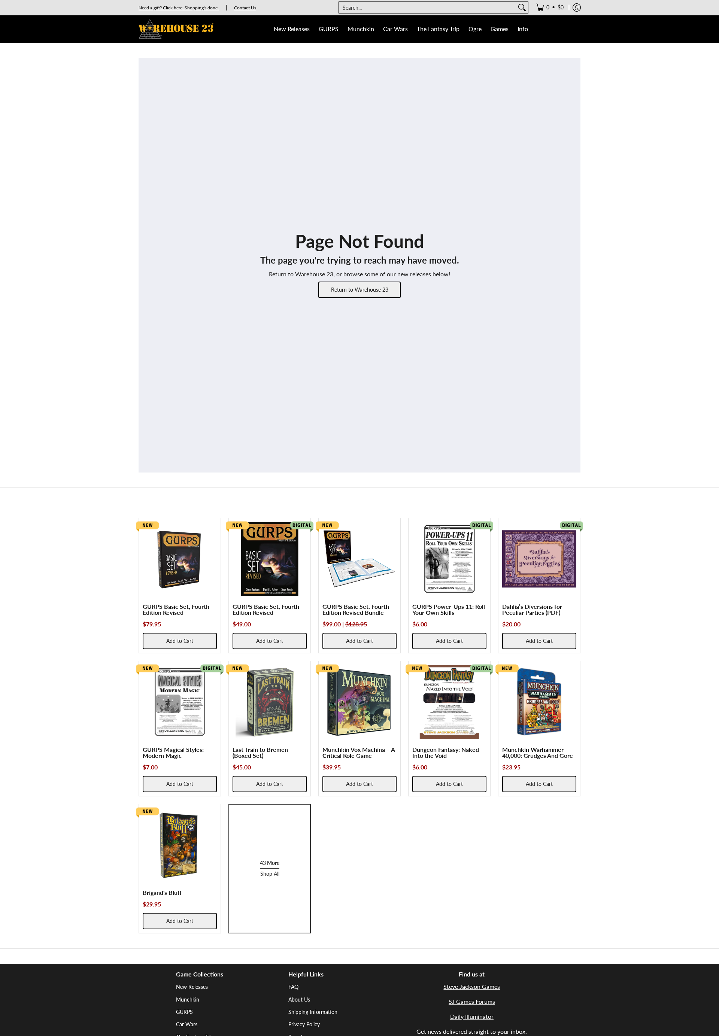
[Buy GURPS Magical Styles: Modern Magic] (180, 702)
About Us (299, 999)
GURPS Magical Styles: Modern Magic (173, 752)
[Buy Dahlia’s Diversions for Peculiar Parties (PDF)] (539, 559)
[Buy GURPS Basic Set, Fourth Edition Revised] (180, 559)
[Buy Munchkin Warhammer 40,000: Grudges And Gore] (539, 702)
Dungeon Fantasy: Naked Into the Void (445, 752)
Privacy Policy (304, 1024)
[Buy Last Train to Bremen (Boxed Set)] (270, 702)
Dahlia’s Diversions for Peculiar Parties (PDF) (532, 609)
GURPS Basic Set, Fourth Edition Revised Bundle (355, 609)
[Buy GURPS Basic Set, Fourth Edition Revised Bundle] (359, 559)
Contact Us (245, 7)
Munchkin (187, 999)
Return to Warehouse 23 (359, 289)
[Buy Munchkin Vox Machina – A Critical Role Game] (359, 702)
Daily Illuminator (472, 1016)
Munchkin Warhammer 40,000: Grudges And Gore (537, 752)
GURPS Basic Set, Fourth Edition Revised (176, 609)
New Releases (192, 987)
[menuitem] (549, 7)
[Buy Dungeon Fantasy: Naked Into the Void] (449, 702)
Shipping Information (312, 1012)
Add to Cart (179, 641)
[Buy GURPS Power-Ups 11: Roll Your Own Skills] (449, 559)
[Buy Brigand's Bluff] (180, 845)
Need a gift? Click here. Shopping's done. (179, 7)
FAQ (293, 987)
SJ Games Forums (472, 1001)
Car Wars (186, 1024)
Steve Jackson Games (471, 986)
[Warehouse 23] (176, 29)
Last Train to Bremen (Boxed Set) (260, 752)
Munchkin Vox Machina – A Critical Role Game (358, 752)
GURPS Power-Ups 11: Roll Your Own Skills (448, 609)
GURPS (184, 1012)
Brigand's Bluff (162, 892)
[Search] (522, 7)
